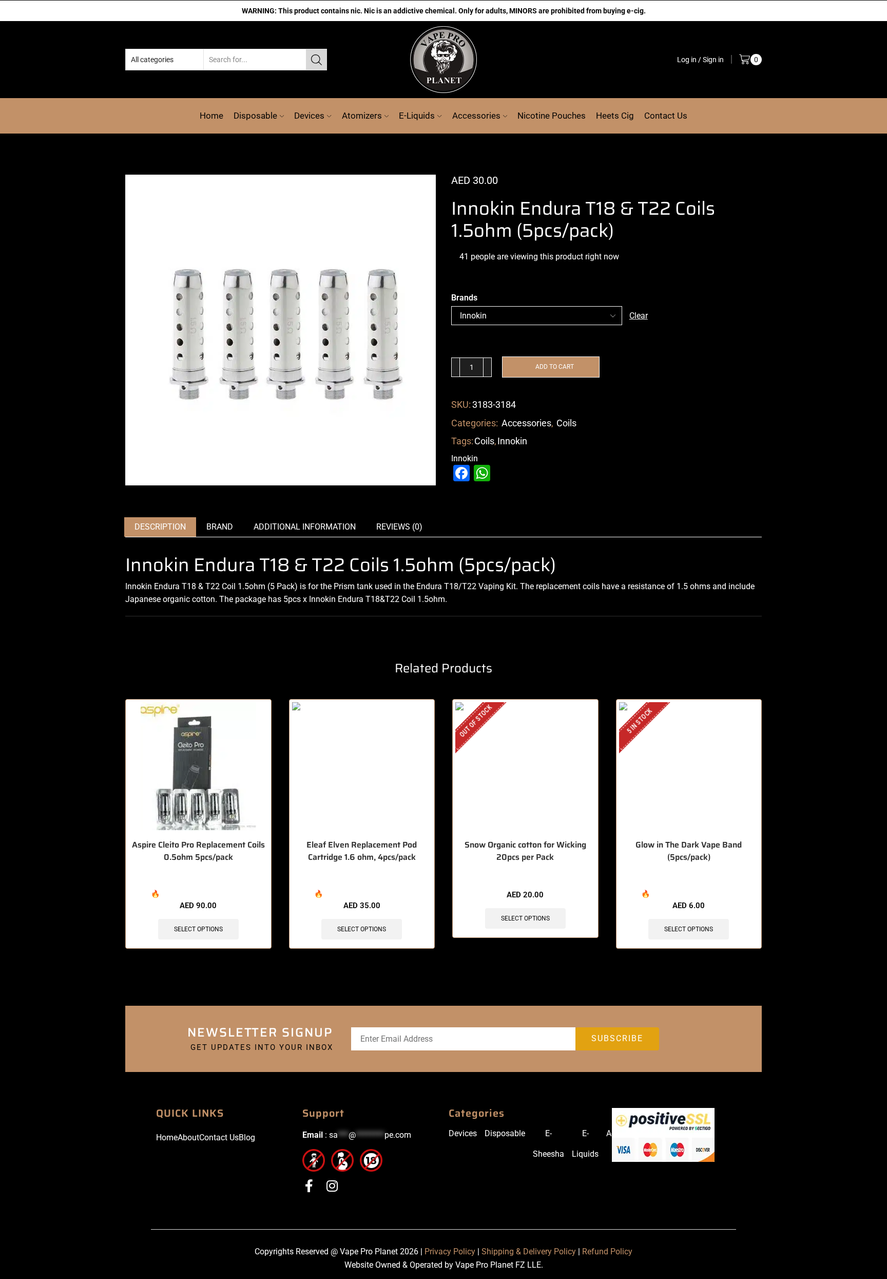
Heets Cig (615, 115)
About (188, 1160)
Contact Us (665, 115)
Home (211, 115)
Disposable (255, 115)
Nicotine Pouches (551, 115)
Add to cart (554, 389)
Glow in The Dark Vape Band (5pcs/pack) (688, 874)
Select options (198, 952)
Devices (309, 115)
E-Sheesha (548, 1167)
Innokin (512, 464)
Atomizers (362, 115)
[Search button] (316, 59)
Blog (247, 1160)
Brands (464, 297)
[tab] (160, 550)
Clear (638, 315)
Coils (566, 446)
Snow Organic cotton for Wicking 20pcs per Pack (525, 874)
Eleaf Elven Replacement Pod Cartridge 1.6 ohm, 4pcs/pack (361, 874)
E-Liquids (417, 115)
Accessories (476, 115)
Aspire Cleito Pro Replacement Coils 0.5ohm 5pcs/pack (198, 874)
